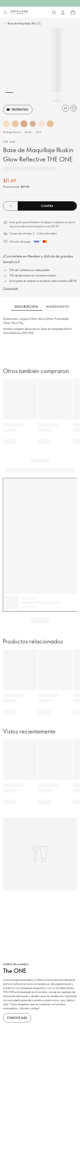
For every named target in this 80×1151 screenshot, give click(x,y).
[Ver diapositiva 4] (36, 96)
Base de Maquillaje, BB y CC (24, 23)
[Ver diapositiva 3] (27, 96)
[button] (6, 123)
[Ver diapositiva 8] (71, 96)
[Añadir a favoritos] (73, 108)
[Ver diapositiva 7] (62, 96)
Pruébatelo (20, 109)
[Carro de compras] (73, 12)
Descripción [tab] (26, 306)
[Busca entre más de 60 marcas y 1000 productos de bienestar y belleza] (54, 12)
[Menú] (5, 12)
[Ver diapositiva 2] (18, 96)
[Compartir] (65, 108)
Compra (47, 206)
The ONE (9, 141)
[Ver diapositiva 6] (53, 96)
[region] (40, 65)
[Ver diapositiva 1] (9, 96)
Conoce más (10, 288)
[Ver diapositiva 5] (44, 96)
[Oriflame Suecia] (19, 12)
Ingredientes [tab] (58, 306)
